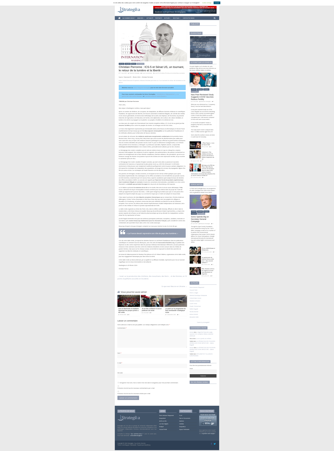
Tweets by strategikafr (203, 322)
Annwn (191, 332)
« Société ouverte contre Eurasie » (156, 96)
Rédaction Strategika (134, 73)
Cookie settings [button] (206, 3)
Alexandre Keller (194, 317)
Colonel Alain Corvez (195, 298)
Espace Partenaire (184, 429)
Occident (162, 73)
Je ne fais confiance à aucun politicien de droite (152, 309)
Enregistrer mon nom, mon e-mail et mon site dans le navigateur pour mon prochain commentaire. (149, 383)
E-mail (119, 363)
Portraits (158, 18)
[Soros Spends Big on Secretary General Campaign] (203, 195)
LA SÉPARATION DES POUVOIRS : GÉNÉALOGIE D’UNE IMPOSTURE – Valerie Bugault (203, 343)
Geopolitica (182, 426)
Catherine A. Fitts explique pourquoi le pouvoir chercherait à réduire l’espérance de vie (208, 155)
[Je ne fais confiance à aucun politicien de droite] (152, 296)
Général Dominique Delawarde (198, 295)
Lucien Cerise (193, 303)
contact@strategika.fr (136, 435)
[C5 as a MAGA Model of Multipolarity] (195, 247)
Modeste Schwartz (195, 301)
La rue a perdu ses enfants (203, 338)
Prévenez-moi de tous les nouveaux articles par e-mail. (133, 393)
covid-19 (157, 73)
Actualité (150, 18)
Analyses (140, 18)
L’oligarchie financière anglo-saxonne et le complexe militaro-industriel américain (201, 334)
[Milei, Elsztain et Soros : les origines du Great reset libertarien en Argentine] (195, 268)
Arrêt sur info (163, 421)
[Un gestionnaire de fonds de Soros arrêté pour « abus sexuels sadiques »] (195, 257)
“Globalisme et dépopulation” (165, 94)
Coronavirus (140, 64)
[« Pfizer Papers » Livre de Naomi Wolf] (195, 142)
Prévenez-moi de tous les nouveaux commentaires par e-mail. (136, 388)
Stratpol (161, 426)
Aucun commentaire (147, 73)
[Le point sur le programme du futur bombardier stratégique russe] (175, 296)
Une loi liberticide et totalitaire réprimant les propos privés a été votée (128, 310)
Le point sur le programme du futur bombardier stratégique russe (175, 310)
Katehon (181, 421)
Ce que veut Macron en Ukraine (174, 286)
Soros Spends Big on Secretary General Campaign (200, 219)
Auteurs (167, 18)
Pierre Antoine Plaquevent (197, 287)
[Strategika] (119, 18)
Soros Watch (201, 213)
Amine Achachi (194, 314)
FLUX (180, 415)
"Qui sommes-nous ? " (137, 434)
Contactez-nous (188, 18)
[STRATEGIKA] (128, 415)
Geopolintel (162, 418)
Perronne (167, 73)
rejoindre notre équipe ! (208, 433)
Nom (119, 353)
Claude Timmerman (195, 306)
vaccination (182, 73)
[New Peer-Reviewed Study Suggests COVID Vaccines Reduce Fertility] (203, 73)
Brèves (133, 64)
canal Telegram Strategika (141, 87)
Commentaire (122, 328)
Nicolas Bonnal (194, 311)
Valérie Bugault (194, 309)
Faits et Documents (184, 418)
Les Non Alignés (163, 424)
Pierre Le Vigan (194, 293)
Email (191, 368)
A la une (122, 64)
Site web (120, 373)
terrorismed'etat (174, 73)
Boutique (176, 18)
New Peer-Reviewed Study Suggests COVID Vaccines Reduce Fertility (202, 97)
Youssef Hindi (193, 290)
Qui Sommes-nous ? (128, 18)
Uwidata (181, 424)
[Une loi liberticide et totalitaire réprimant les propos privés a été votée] (128, 296)
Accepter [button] (217, 3)
